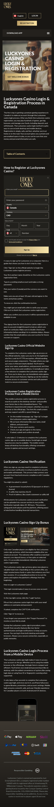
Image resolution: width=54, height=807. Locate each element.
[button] (48, 33)
